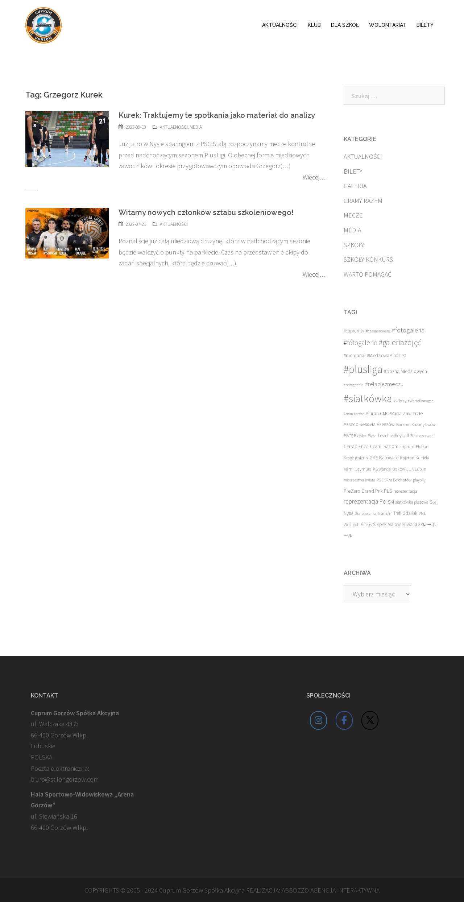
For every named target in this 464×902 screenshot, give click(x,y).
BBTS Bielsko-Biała (360, 435)
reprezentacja (405, 491)
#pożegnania (354, 384)
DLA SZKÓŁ (345, 25)
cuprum (407, 446)
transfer (385, 513)
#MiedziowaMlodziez (386, 355)
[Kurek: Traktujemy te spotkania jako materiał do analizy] (67, 138)
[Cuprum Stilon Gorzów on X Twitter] (370, 720)
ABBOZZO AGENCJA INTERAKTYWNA (331, 890)
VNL (422, 513)
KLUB (314, 25)
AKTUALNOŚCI (280, 25)
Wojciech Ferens (358, 524)
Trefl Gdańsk (405, 513)
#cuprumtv (354, 331)
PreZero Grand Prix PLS (368, 491)
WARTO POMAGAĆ (368, 274)
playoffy (419, 480)
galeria (361, 457)
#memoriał (354, 355)
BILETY (425, 25)
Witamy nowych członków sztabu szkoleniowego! (206, 212)
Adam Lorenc (354, 413)
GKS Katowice (383, 458)
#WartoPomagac (420, 400)
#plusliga (363, 369)
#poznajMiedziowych (405, 371)
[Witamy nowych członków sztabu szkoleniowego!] (67, 232)
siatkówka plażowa (411, 502)
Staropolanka (365, 513)
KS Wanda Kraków (389, 469)
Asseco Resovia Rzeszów (369, 424)
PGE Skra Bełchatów (394, 480)
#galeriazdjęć (400, 342)
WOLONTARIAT (387, 25)
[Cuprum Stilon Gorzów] (43, 24)
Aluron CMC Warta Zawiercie (394, 413)
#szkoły (399, 400)
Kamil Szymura (358, 469)
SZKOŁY (354, 245)
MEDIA (196, 127)
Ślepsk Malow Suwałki (395, 524)
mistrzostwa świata (359, 480)
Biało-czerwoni (422, 435)
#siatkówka (368, 398)
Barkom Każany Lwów (415, 424)
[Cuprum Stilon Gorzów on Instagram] (318, 720)
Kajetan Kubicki (414, 457)
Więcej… (314, 177)
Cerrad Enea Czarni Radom (371, 446)
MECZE (353, 215)
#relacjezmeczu (384, 384)
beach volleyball (393, 436)
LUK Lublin (416, 469)
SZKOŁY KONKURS (368, 259)
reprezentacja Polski (369, 501)
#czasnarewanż (378, 331)
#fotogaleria (408, 330)
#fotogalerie (360, 342)
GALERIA (355, 186)
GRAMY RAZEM (363, 200)
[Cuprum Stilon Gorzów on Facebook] (344, 720)
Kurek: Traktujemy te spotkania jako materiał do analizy (217, 115)
